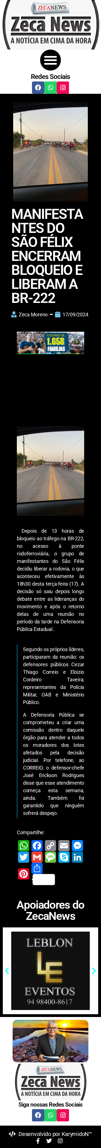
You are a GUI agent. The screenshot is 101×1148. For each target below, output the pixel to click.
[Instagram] (63, 87)
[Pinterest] (23, 874)
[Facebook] (38, 87)
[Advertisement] (50, 387)
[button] (50, 60)
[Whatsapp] (50, 87)
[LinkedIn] (77, 857)
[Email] (64, 845)
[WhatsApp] (23, 845)
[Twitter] (23, 857)
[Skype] (64, 857)
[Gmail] (37, 857)
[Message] (50, 857)
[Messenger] (77, 845)
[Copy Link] (50, 845)
